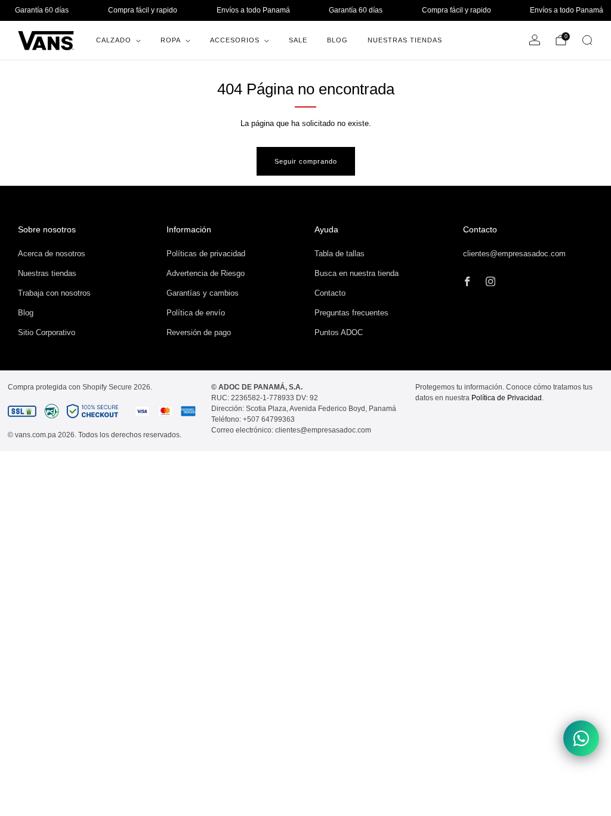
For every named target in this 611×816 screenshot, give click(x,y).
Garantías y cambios (202, 293)
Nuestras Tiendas (405, 40)
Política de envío (195, 312)
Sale (298, 40)
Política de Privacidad (506, 398)
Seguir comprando (305, 161)
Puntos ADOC (338, 332)
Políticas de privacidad (205, 253)
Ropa (171, 40)
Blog (337, 40)
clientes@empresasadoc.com (514, 253)
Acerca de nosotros (51, 253)
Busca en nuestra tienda (356, 273)
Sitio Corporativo (46, 332)
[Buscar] (587, 40)
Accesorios (235, 40)
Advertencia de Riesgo (205, 273)
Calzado (113, 40)
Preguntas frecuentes (351, 312)
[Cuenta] (535, 40)
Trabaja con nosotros (54, 293)
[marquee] (305, 10)
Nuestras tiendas (47, 273)
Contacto (329, 293)
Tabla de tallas (339, 253)
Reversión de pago (198, 332)
